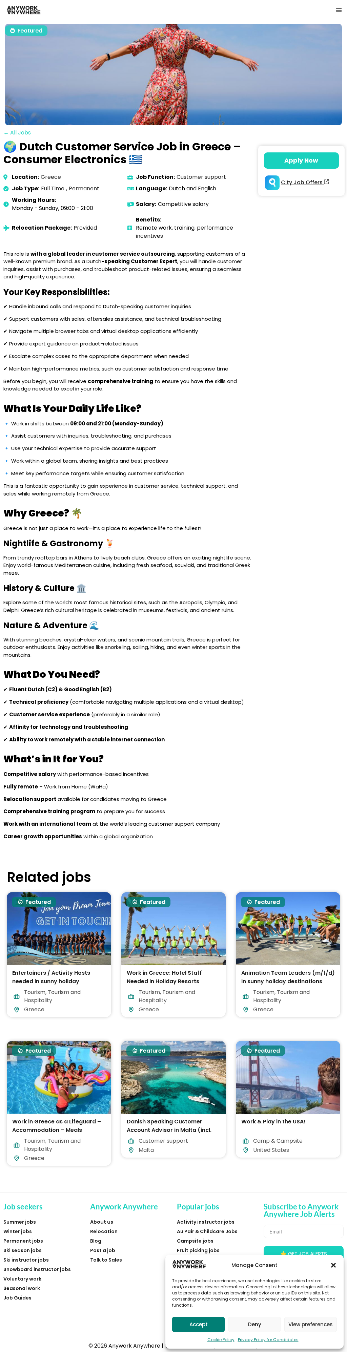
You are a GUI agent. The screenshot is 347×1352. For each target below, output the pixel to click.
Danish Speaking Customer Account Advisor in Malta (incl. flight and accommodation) (169, 1129)
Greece (51, 177)
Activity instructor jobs (205, 1222)
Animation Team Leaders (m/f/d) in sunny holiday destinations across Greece (288, 981)
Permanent (84, 188)
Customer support (201, 177)
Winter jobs (17, 1231)
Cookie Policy (220, 1340)
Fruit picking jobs (198, 1250)
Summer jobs (19, 1222)
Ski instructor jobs (26, 1259)
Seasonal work (21, 1288)
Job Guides (17, 1297)
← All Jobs (17, 132)
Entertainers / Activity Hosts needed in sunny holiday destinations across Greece (51, 981)
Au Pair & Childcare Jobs (207, 1231)
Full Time (52, 188)
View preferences (310, 1324)
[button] (333, 1265)
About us (101, 1222)
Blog (95, 1241)
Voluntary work (22, 1278)
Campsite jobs (195, 1241)
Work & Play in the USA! (273, 1121)
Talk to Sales (106, 1259)
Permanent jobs (23, 1241)
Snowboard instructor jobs (37, 1269)
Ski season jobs (22, 1250)
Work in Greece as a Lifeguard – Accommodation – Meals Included (56, 1129)
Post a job (102, 1250)
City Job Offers (302, 182)
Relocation (104, 1231)
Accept (198, 1324)
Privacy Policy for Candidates (268, 1340)
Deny (254, 1324)
